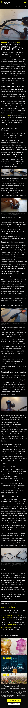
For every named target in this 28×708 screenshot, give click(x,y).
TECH (2, 42)
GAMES (4, 640)
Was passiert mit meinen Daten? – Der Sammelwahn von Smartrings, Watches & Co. (14, 668)
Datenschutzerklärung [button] (15, 706)
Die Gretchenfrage (6, 627)
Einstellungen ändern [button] (14, 703)
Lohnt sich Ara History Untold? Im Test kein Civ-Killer (14, 652)
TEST (6, 42)
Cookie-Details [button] (7, 706)
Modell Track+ (5, 115)
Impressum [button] (21, 706)
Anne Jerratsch (18, 42)
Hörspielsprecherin (6, 617)
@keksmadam (11, 624)
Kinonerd (9, 615)
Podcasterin (16, 615)
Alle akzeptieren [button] (14, 700)
